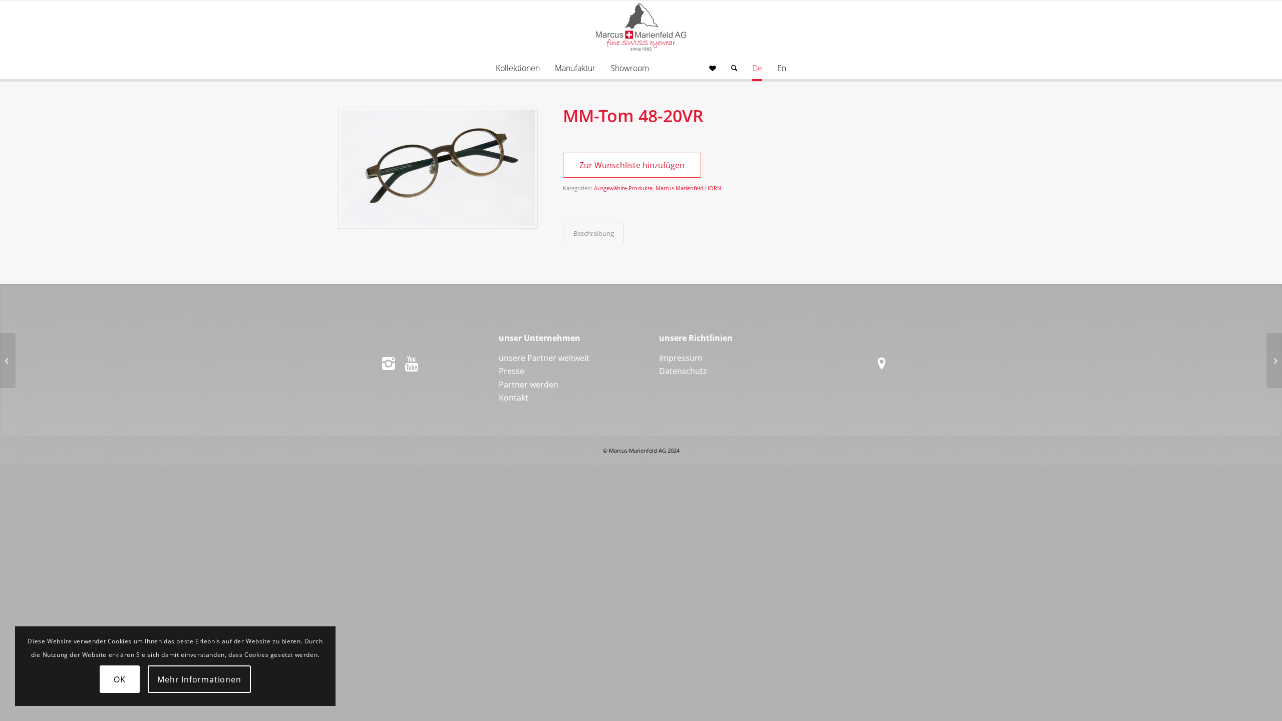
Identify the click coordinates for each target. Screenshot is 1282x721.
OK (120, 679)
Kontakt (513, 397)
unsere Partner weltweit (544, 358)
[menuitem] (518, 68)
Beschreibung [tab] (593, 233)
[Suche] (734, 68)
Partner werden (528, 384)
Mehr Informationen (199, 679)
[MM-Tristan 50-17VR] (1274, 360)
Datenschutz (683, 371)
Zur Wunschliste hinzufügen (632, 165)
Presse (511, 371)
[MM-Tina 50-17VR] (8, 360)
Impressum (680, 358)
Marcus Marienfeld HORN (688, 188)
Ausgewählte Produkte (623, 188)
